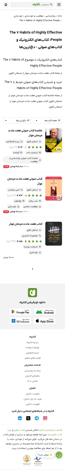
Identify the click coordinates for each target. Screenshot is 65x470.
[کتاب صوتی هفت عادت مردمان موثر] (53, 188)
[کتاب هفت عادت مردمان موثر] (53, 234)
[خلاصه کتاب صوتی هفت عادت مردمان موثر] (53, 140)
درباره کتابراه (33, 342)
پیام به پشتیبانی (32, 370)
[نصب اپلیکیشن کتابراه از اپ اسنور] (44, 321)
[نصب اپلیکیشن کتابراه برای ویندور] (20, 321)
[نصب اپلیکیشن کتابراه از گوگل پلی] (20, 312)
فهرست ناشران (32, 404)
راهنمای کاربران (32, 375)
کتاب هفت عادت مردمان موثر (25, 224)
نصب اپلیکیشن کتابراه (49, 430)
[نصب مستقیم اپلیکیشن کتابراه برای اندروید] (44, 312)
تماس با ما (32, 381)
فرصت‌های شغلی (33, 357)
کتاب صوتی (19, 430)
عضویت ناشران (33, 393)
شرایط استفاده (32, 347)
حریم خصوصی (32, 352)
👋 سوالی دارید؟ (45, 454)
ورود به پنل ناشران (32, 398)
